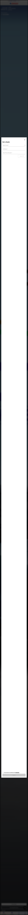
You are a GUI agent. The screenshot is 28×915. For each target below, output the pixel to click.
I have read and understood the (11, 772)
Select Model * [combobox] (6, 145)
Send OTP (22, 156)
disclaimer (17, 772)
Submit (14, 775)
